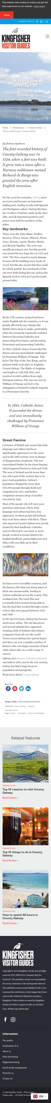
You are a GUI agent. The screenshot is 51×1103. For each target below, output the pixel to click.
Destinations (18, 127)
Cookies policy (8, 1095)
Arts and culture (11, 710)
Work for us (8, 1072)
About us (7, 1051)
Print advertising (10, 1056)
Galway (37, 197)
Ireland (31, 706)
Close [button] (6, 15)
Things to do (9, 786)
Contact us (7, 1078)
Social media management (15, 1067)
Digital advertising (11, 1062)
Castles (12, 713)
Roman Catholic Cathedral (32, 658)
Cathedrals (22, 713)
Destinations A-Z (10, 1045)
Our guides (8, 1040)
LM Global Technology (23, 1095)
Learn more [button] (39, 6)
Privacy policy (29, 1092)
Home (5, 127)
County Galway (35, 127)
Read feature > (11, 797)
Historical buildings (36, 713)
